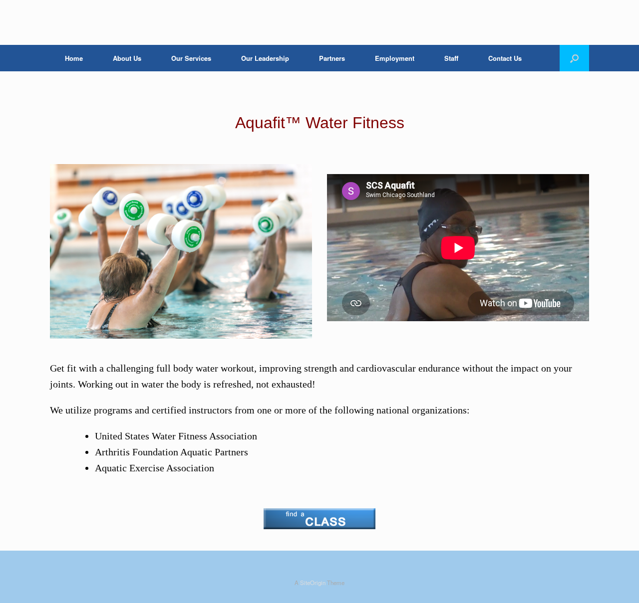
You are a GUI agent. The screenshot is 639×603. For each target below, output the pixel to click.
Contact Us (505, 58)
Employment (394, 58)
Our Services (191, 58)
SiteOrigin (312, 583)
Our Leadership (265, 58)
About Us (127, 58)
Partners (332, 58)
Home (74, 58)
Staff (451, 58)
